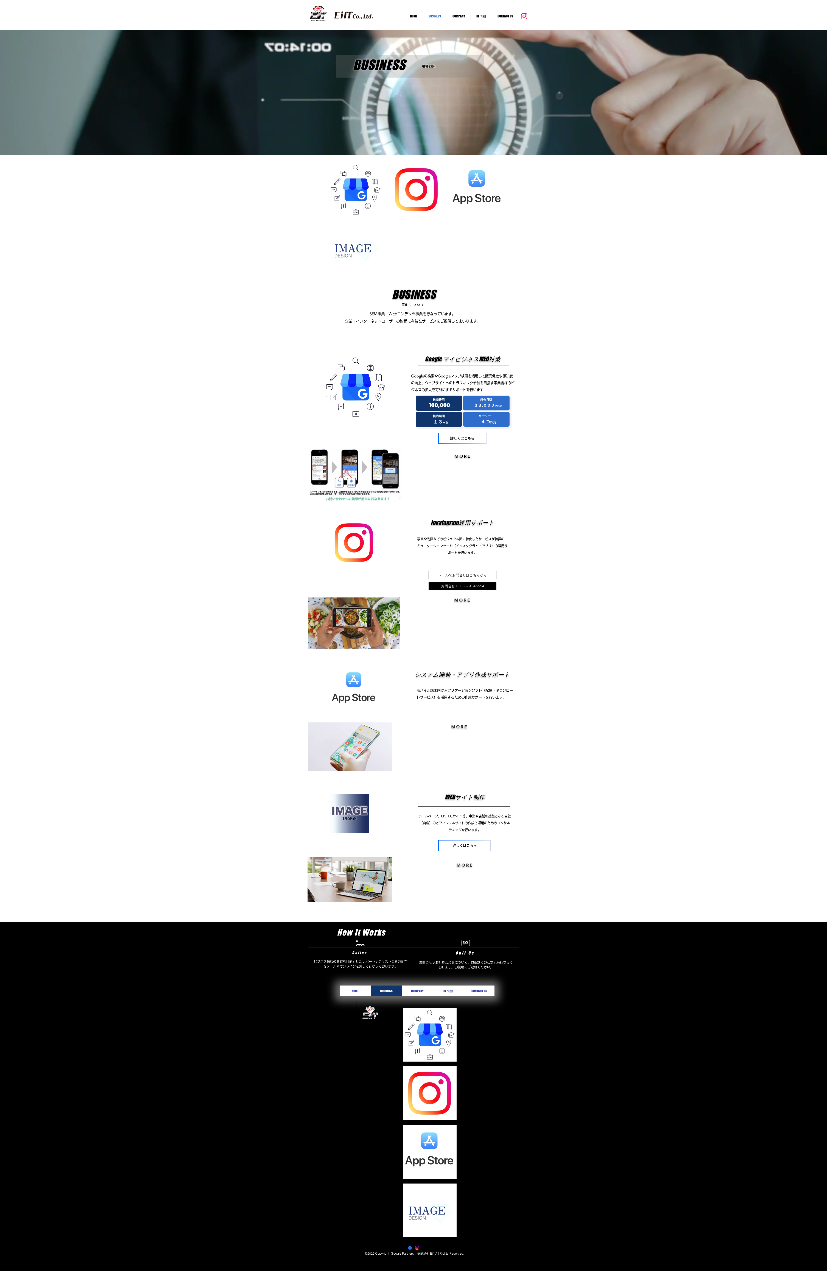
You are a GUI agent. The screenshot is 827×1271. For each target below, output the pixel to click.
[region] (342, 15)
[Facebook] (409, 1247)
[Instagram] (524, 16)
